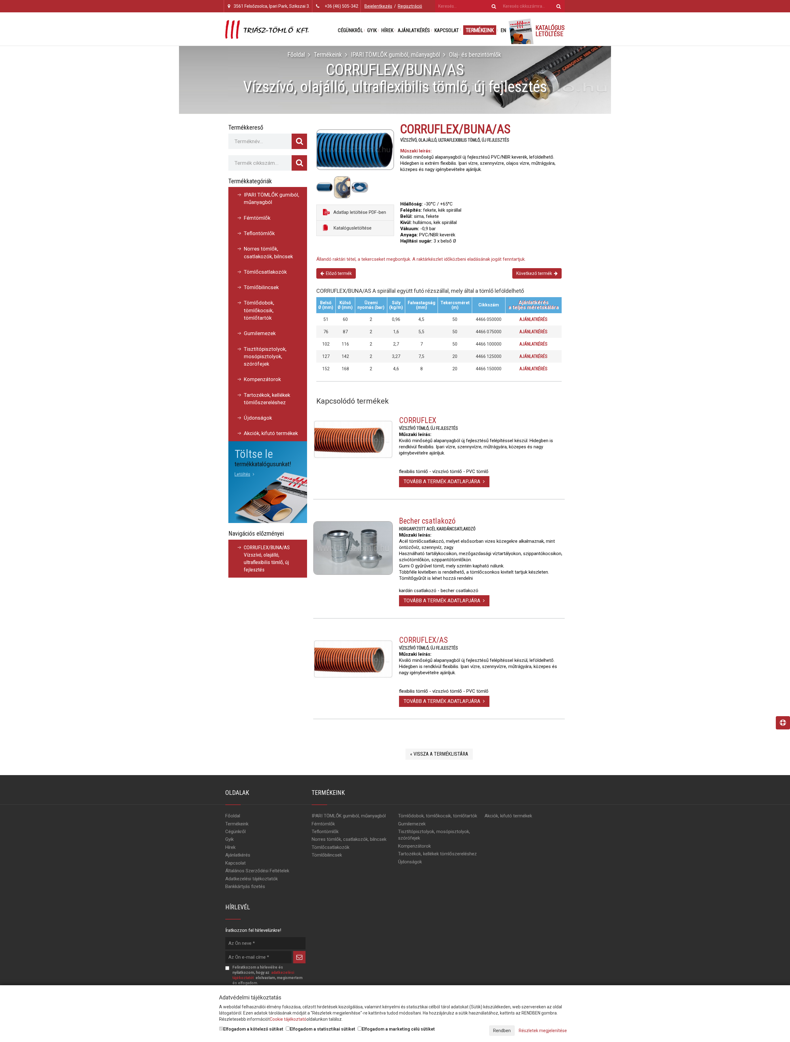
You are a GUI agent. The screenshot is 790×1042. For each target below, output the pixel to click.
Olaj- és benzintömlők (475, 54)
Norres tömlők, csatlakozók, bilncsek (268, 252)
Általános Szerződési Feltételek (257, 871)
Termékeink (480, 30)
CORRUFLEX (417, 420)
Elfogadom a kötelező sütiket (253, 1029)
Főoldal (296, 54)
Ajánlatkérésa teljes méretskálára (534, 305)
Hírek (387, 30)
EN (503, 30)
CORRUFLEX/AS (423, 640)
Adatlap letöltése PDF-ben (359, 212)
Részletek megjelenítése (543, 1030)
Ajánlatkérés (414, 30)
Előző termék (338, 273)
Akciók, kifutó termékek (271, 433)
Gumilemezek (260, 333)
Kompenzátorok (262, 379)
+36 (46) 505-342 (341, 6)
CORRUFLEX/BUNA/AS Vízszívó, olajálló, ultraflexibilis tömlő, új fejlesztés (267, 558)
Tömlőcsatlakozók (265, 272)
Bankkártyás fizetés (245, 886)
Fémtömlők (257, 218)
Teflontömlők (259, 233)
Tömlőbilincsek (261, 287)
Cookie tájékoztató (288, 1019)
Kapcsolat (446, 30)
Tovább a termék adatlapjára (442, 481)
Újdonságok (258, 418)
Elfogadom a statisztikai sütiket (322, 1029)
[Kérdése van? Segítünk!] (783, 722)
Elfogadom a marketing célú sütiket (398, 1029)
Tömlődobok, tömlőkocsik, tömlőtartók (259, 310)
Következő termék (535, 273)
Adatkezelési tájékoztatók (251, 879)
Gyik (372, 30)
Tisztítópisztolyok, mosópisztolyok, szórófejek (265, 356)
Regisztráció (410, 6)
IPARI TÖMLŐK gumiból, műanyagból (395, 54)
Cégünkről (350, 30)
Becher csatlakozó (427, 521)
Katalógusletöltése (352, 228)
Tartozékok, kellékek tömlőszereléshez (267, 398)
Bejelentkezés (378, 6)
